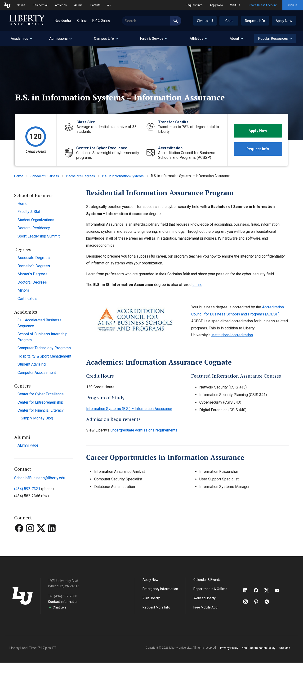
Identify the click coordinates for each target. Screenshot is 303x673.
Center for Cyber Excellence (41, 394)
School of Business (45, 176)
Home (18, 176)
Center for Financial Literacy (41, 410)
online (197, 284)
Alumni (78, 5)
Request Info (194, 5)
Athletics (61, 5)
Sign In (292, 5)
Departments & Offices (210, 589)
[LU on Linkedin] (248, 590)
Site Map (284, 648)
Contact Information (63, 602)
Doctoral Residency (34, 228)
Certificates (27, 298)
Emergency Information (160, 589)
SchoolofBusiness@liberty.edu (39, 478)
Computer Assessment (37, 372)
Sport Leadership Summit (39, 236)
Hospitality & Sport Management (44, 356)
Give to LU (205, 21)
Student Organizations (36, 220)
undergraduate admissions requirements (144, 430)
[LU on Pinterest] (258, 601)
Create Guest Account (262, 5)
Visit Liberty (151, 598)
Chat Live (60, 607)
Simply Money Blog (37, 418)
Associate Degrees (34, 257)
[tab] (21, 38)
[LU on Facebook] (258, 590)
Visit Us (235, 5)
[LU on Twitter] (269, 590)
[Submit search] (175, 21)
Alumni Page (28, 445)
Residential (40, 5)
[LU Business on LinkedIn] (52, 537)
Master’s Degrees (32, 274)
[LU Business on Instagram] (30, 537)
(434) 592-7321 (27, 489)
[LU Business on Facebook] (19, 537)
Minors (23, 290)
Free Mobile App (205, 607)
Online (21, 5)
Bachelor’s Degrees (80, 176)
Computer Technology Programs (44, 348)
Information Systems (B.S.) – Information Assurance (129, 408)
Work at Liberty (204, 598)
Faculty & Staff (30, 211)
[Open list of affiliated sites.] (108, 5)
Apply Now (216, 5)
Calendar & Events (207, 580)
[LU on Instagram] (248, 601)
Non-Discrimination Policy (258, 648)
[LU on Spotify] (268, 601)
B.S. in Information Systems (123, 176)
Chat (229, 21)
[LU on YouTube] (280, 590)
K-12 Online (101, 20)
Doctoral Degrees (32, 282)
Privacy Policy (229, 648)
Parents (95, 5)
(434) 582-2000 (65, 596)
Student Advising (32, 364)
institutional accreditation (232, 335)
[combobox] (151, 21)
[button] (275, 38)
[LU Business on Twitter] (41, 537)
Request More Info (156, 607)
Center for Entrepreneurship (40, 402)
